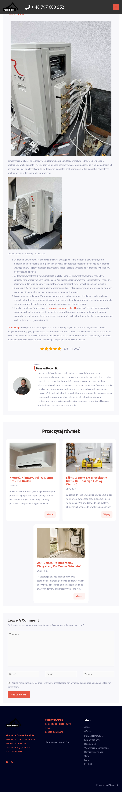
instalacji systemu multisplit (62, 308)
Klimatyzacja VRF (92, 740)
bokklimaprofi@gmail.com (18, 747)
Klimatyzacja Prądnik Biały (57, 742)
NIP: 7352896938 (14, 751)
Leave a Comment (16, 14)
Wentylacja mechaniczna (96, 748)
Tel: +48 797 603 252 (16, 743)
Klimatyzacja (14, 327)
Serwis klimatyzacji (93, 752)
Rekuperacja (90, 744)
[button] (4, 788)
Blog (86, 760)
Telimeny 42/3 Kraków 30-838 (20, 739)
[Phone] (12, 762)
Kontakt (88, 764)
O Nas (87, 727)
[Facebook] (7, 762)
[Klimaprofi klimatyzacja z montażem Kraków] (10, 7)
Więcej (50, 514)
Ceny (86, 756)
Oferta (87, 731)
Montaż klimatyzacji (94, 736)
